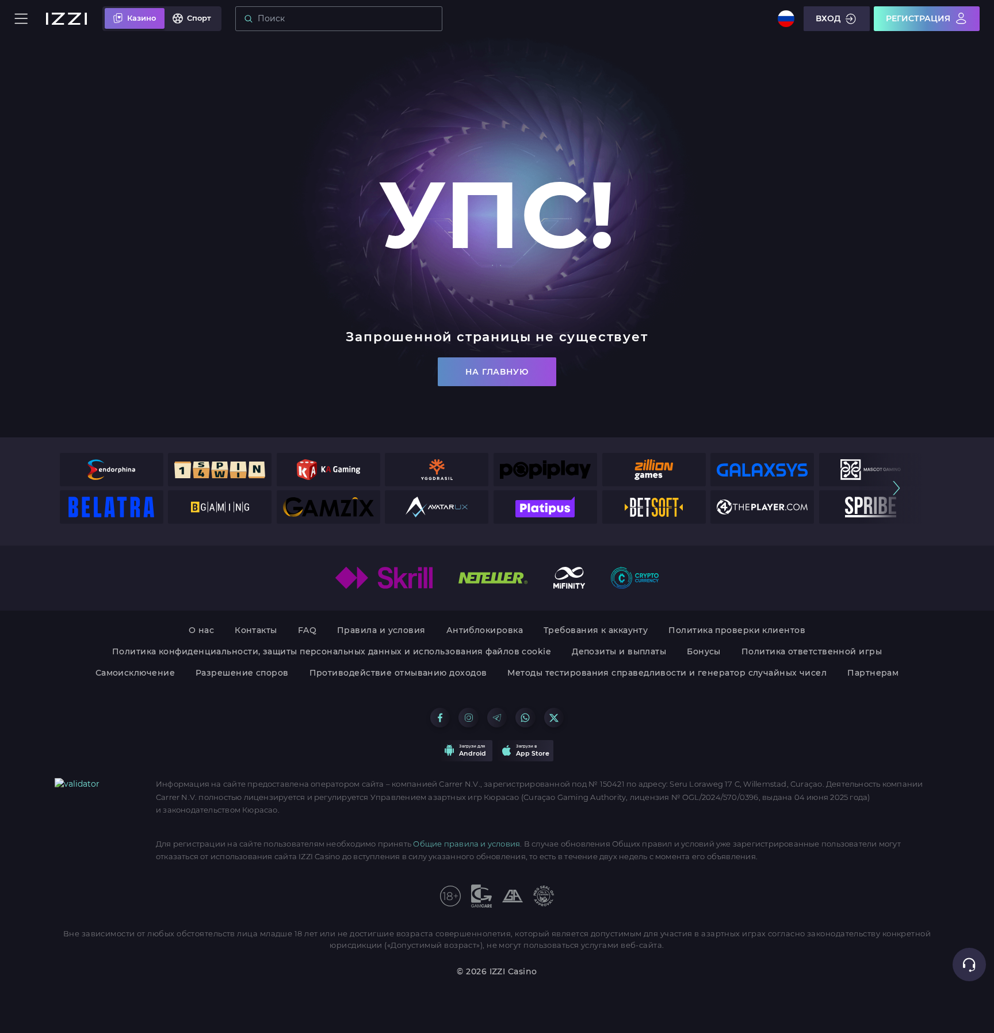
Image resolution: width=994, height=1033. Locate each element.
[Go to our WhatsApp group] (525, 717)
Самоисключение (135, 673)
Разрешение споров (242, 673)
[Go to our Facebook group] (440, 717)
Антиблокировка (484, 630)
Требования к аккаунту (596, 630)
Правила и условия (381, 630)
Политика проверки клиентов (736, 630)
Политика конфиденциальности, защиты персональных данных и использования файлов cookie (331, 651)
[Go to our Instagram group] (468, 717)
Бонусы (704, 651)
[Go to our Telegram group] (497, 717)
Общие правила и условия (466, 844)
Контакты (256, 630)
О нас (201, 630)
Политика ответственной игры (811, 651)
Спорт (199, 18)
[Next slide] (896, 488)
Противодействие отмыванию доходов (398, 673)
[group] (111, 469)
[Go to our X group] (554, 717)
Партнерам (873, 673)
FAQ (307, 630)
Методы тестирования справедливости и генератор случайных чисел (667, 673)
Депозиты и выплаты (619, 651)
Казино (141, 18)
